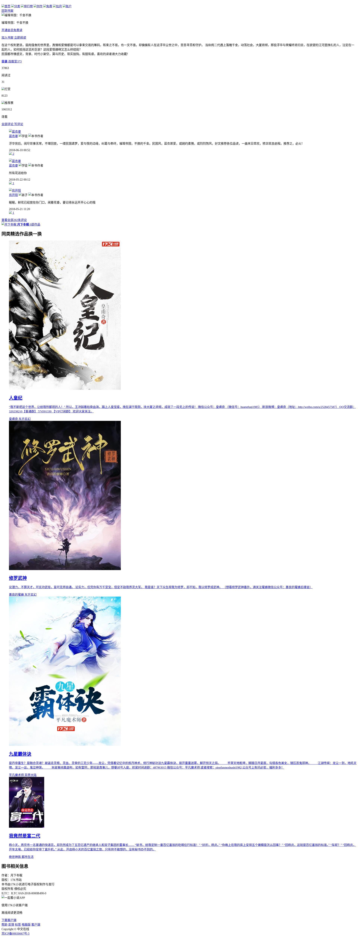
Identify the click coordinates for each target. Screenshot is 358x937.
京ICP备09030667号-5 (15, 933)
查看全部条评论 (14, 220)
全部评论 (7, 124)
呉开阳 (13, 195)
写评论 (18, 124)
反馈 (11, 924)
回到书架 (7, 10)
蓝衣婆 (13, 136)
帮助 (4, 924)
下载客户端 (8, 920)
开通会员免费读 (11, 30)
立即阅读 (20, 37)
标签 (18, 924)
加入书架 (7, 37)
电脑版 (26, 924)
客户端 (35, 924)
